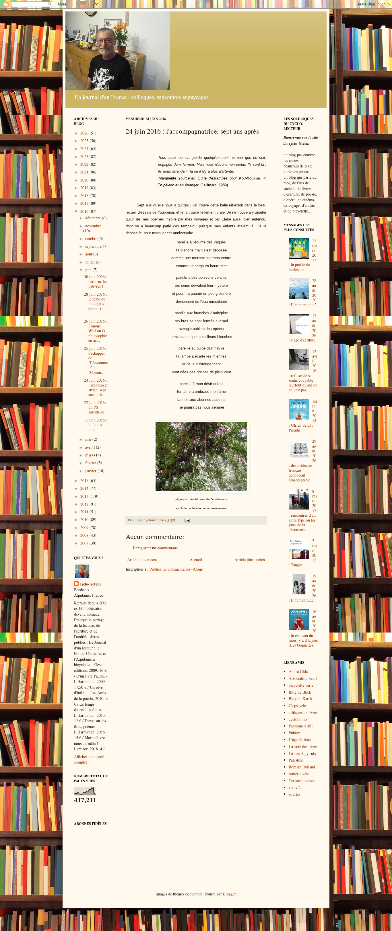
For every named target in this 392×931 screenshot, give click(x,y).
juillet (90, 262)
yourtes (294, 794)
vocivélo (295, 787)
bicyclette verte (301, 685)
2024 (85, 148)
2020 (85, 180)
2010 (85, 519)
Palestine (296, 760)
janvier (91, 470)
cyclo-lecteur (90, 584)
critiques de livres (303, 712)
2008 (85, 535)
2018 (85, 195)
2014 (85, 488)
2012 (85, 504)
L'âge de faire (300, 739)
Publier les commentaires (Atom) (176, 569)
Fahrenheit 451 (301, 726)
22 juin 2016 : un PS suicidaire (95, 407)
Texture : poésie (302, 780)
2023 (85, 156)
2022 (85, 164)
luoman (196, 894)
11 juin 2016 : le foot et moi (95, 424)
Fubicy (294, 732)
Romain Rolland (302, 767)
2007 (85, 543)
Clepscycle (297, 705)
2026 (85, 133)
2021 (85, 172)
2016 (85, 211)
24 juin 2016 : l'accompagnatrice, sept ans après (96, 387)
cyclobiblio (298, 719)
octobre (91, 238)
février (91, 462)
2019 (85, 187)
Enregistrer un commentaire (155, 548)
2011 (85, 511)
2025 (85, 140)
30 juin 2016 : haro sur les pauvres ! (95, 281)
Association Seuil (303, 678)
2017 (85, 203)
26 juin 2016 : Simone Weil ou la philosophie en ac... (95, 330)
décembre (93, 217)
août (89, 254)
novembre (93, 226)
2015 (85, 480)
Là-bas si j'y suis (302, 753)
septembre (94, 246)
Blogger (229, 894)
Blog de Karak (300, 698)
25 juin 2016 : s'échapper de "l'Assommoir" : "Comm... (96, 360)
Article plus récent (142, 559)
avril (89, 447)
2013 (85, 496)
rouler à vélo (299, 773)
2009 (85, 527)
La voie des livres (303, 746)
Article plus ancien (249, 559)
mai (88, 439)
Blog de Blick (300, 692)
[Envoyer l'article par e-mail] (187, 520)
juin (89, 269)
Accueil (196, 559)
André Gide (298, 671)
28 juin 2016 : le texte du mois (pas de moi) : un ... (96, 303)
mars (89, 455)
